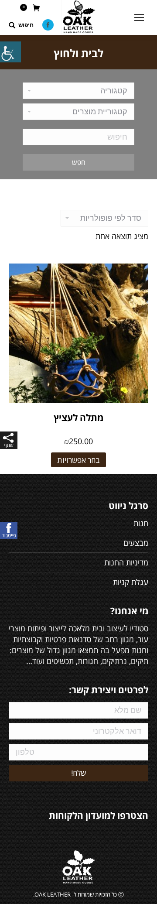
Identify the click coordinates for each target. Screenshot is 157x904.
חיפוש (26, 25)
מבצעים (135, 543)
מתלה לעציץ (78, 417)
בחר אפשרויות (78, 460)
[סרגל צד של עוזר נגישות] (10, 51)
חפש (78, 162)
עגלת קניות (130, 582)
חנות (140, 523)
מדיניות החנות (126, 562)
